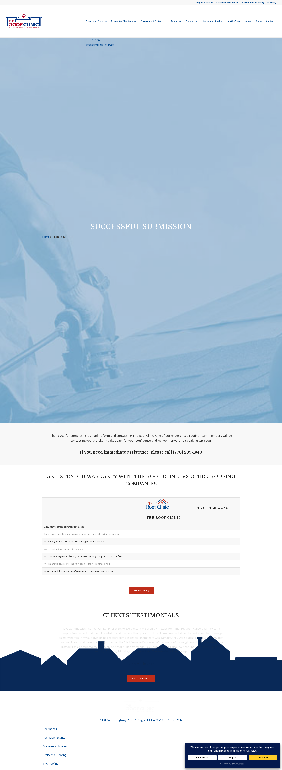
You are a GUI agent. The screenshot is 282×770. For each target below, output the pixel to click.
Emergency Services (204, 2)
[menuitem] (204, 2)
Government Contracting (253, 2)
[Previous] (50, 631)
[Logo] (24, 21)
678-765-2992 (92, 40)
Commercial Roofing (55, 746)
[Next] (232, 631)
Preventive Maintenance (227, 2)
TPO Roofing (50, 763)
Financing (271, 2)
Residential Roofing (54, 755)
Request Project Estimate (99, 45)
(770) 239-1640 (187, 452)
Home (46, 237)
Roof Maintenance (54, 737)
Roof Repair (50, 729)
